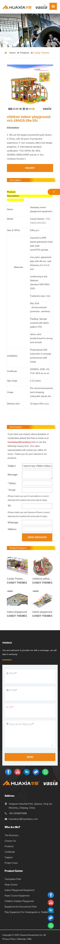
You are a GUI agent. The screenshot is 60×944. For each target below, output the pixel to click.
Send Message (37, 537)
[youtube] (17, 771)
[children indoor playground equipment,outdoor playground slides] (25, 6)
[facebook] (8, 771)
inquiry (30, 168)
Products (24, 52)
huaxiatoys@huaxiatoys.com (22, 442)
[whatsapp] (45, 771)
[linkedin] (27, 771)
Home (12, 52)
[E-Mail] (36, 771)
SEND (30, 757)
